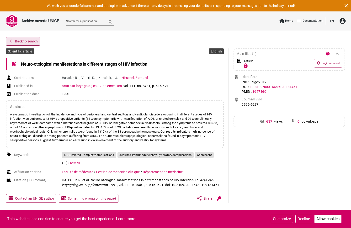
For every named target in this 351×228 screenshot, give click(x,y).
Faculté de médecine (78, 172)
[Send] (110, 21)
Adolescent (204, 155)
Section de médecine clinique (118, 172)
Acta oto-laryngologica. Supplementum (92, 86)
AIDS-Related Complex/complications (89, 155)
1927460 (259, 91)
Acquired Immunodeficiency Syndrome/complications (155, 155)
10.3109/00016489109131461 (274, 87)
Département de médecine (163, 172)
